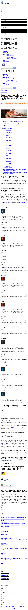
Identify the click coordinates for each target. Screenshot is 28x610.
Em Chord (8, 161)
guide (4, 121)
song (17, 183)
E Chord (8, 166)
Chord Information (7, 128)
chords (17, 121)
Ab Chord (8, 153)
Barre (4, 227)
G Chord (8, 155)
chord (5, 176)
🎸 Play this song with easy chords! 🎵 (13, 103)
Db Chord (8, 145)
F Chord (8, 148)
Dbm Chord (9, 132)
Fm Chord (8, 142)
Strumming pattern (7, 167)
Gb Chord (8, 163)
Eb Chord (8, 150)
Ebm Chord (8, 158)
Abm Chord (9, 137)
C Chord (8, 135)
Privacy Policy (20, 606)
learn (25, 200)
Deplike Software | (13, 606)
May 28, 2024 (4, 90)
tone (15, 497)
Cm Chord (8, 130)
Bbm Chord (8, 140)
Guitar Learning (4, 92)
